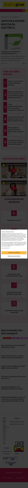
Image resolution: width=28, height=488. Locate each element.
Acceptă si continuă (14, 252)
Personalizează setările (14, 256)
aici (8, 248)
